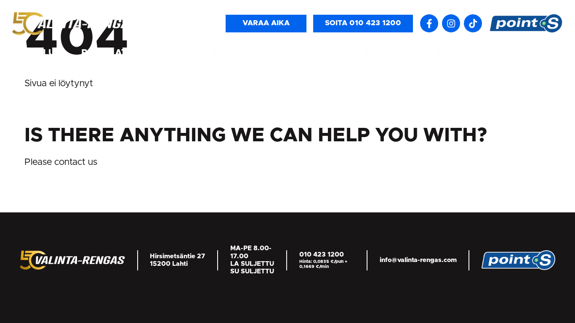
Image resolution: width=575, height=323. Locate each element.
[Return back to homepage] (75, 23)
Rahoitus (390, 52)
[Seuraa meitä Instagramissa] (451, 23)
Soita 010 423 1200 (363, 23)
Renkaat (104, 52)
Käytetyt (320, 52)
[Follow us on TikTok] (473, 23)
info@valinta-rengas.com (418, 260)
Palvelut (36, 52)
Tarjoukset (243, 52)
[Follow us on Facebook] (429, 23)
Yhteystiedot (526, 52)
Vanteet (169, 52)
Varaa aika (266, 23)
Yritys (453, 52)
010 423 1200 (321, 255)
